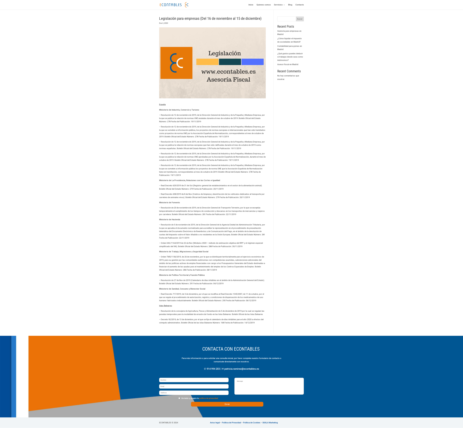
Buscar (300, 19)
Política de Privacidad (231, 422)
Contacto (299, 5)
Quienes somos (263, 5)
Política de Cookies (251, 422)
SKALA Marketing (270, 422)
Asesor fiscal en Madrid (287, 64)
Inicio (251, 5)
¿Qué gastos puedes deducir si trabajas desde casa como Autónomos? (290, 56)
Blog (290, 5)
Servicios (278, 5)
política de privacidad (208, 398)
